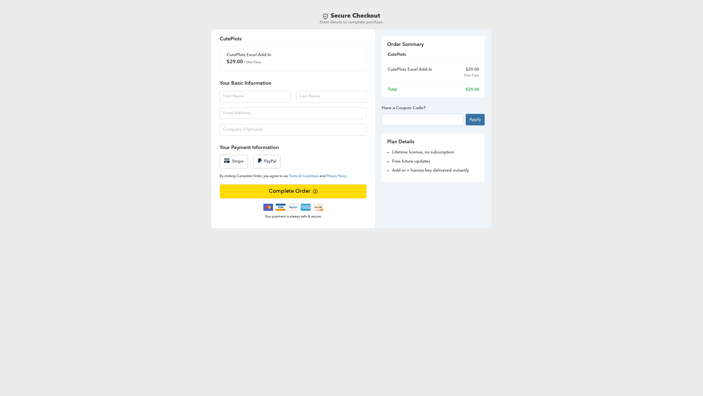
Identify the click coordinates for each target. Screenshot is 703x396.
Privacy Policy (336, 176)
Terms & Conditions (304, 176)
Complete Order (289, 191)
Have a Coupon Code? (404, 108)
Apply (475, 120)
